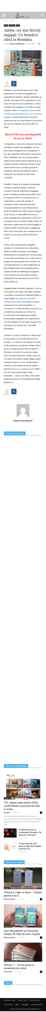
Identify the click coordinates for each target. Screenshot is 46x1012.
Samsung (8, 926)
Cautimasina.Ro (36, 1004)
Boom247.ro (8, 1004)
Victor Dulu (8, 972)
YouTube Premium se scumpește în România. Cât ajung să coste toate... (30, 832)
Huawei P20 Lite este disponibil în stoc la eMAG (23, 136)
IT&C (6, 25)
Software (12, 25)
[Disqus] (23, 662)
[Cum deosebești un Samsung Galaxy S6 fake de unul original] (23, 916)
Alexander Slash (9, 1000)
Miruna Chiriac (9, 899)
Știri (18, 25)
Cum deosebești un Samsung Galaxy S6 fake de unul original (22, 932)
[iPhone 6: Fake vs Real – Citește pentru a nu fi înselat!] (23, 878)
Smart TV (7, 798)
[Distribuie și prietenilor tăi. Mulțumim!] (13, 83)
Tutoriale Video (34, 1000)
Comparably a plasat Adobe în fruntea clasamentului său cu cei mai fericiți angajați (23, 113)
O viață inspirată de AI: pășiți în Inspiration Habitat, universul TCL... (30, 846)
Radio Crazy (22, 1000)
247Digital (24, 1004)
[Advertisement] (23, 7)
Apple (6, 888)
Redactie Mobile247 (17, 44)
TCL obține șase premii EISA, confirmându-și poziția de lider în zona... (22, 806)
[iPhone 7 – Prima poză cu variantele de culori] (23, 952)
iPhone (7, 961)
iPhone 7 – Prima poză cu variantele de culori (19, 966)
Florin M (7, 813)
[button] (42, 15)
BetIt (17, 1004)
